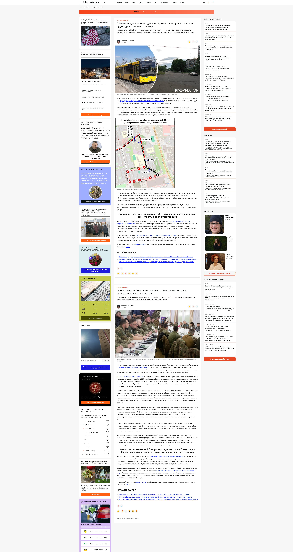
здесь (128, 247)
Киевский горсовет (133, 518)
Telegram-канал (140, 244)
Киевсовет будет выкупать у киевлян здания (166, 456)
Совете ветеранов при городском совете (132, 367)
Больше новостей (219, 129)
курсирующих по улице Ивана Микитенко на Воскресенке (142, 101)
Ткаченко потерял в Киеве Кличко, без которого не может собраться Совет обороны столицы (154, 495)
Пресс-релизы (164, 2)
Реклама (182, 2)
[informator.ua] (91, 2)
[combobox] (106, 360)
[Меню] (105, 2)
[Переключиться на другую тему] (208, 2)
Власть (133, 2)
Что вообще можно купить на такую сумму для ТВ (95, 270)
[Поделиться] (193, 41)
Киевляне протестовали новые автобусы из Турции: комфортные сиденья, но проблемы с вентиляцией (158, 259)
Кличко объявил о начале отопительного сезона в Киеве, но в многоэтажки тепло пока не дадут (155, 497)
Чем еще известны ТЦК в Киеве (95, 202)
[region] (95, 364)
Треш (155, 2)
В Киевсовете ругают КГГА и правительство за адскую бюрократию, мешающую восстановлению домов (158, 499)
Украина (119, 2)
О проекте (173, 2)
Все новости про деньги (95, 318)
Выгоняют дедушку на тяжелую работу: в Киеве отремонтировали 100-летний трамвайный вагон (156, 257)
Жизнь (126, 2)
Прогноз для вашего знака (95, 402)
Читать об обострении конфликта (95, 162)
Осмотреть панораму (95, 115)
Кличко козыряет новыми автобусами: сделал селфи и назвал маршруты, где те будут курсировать (156, 262)
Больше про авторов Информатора (220, 274)
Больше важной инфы (219, 359)
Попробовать (95, 494)
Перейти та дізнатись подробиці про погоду (95, 368)
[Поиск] (213, 2)
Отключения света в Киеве (151, 12)
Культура (141, 2)
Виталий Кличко (122, 518)
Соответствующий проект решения (130, 377)
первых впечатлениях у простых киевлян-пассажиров (157, 235)
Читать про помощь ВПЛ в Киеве (95, 240)
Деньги (149, 2)
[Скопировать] (196, 41)
